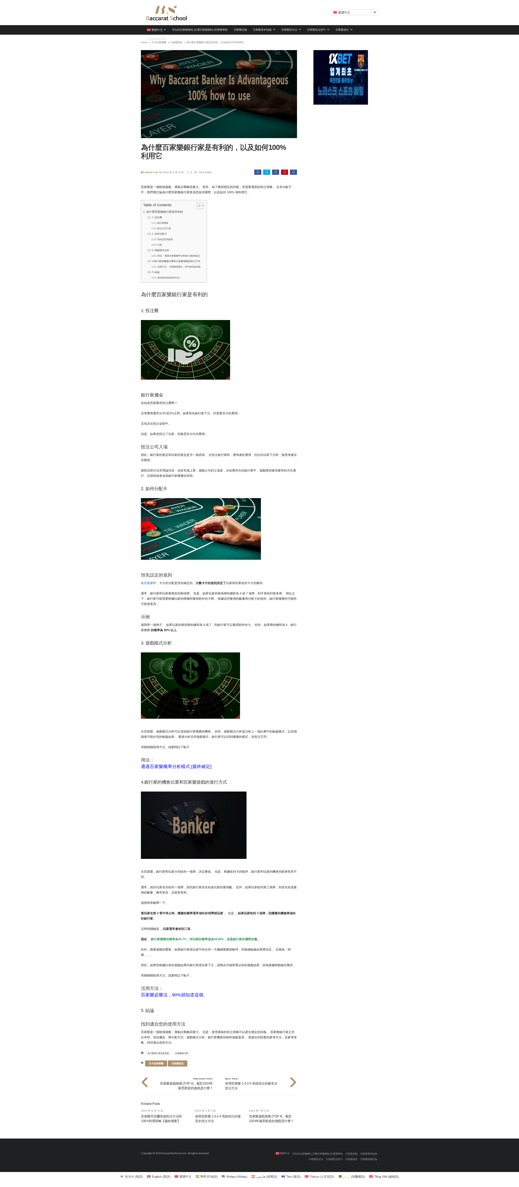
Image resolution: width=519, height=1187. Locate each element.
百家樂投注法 (289, 29)
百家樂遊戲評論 (368, 1159)
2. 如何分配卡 (159, 233)
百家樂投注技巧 (316, 29)
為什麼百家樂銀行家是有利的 (164, 211)
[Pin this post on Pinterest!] (284, 172)
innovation (151, 172)
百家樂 (148, 583)
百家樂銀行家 (181, 1053)
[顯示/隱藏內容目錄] (198, 205)
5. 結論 (155, 272)
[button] (354, 12)
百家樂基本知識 (262, 29)
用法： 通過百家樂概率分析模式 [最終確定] (178, 256)
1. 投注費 (157, 217)
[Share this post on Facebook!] (257, 172)
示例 (159, 245)
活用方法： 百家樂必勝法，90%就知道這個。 (180, 266)
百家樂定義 (240, 29)
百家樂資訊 (342, 29)
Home (144, 42)
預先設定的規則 (165, 239)
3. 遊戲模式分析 (160, 250)
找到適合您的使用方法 (168, 277)
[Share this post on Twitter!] (266, 172)
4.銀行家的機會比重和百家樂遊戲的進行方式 (176, 261)
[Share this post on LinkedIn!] (293, 172)
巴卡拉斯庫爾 (159, 42)
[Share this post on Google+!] (275, 172)
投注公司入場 (164, 228)
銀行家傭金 (162, 223)
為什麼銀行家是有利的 (158, 1053)
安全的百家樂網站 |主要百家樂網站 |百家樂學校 (200, 29)
